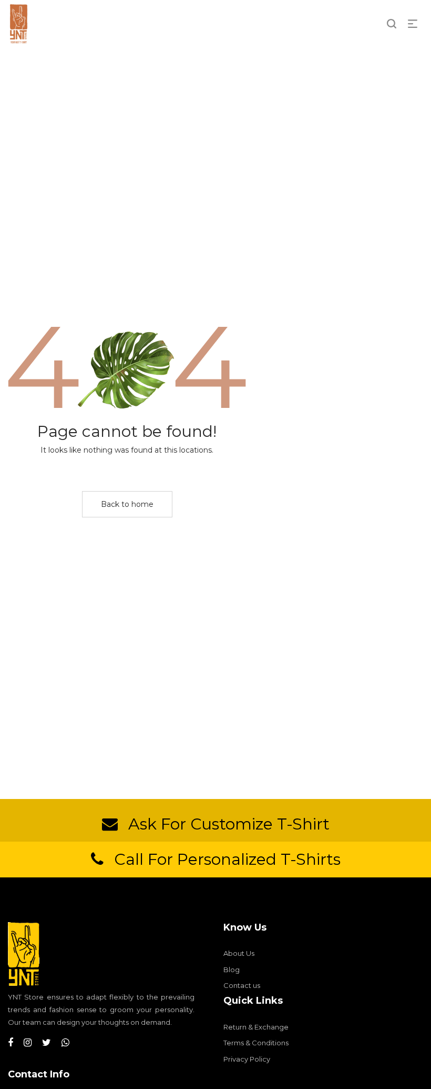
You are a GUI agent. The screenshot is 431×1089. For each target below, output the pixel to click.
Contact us (241, 985)
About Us (238, 953)
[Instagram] (28, 1042)
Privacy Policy (246, 1059)
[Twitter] (46, 1042)
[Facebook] (10, 1042)
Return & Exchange (256, 1027)
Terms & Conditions (256, 1042)
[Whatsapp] (65, 1042)
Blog (231, 969)
